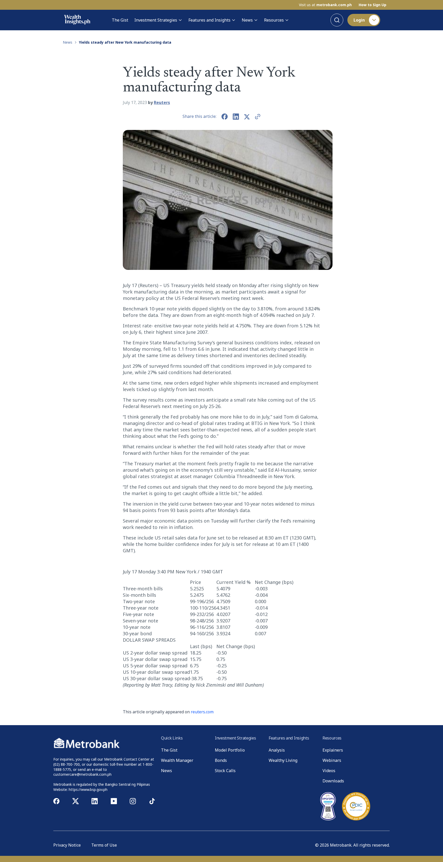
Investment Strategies (155, 20)
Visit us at (325, 5)
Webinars (332, 760)
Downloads (333, 781)
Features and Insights (209, 20)
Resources (274, 20)
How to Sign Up (372, 5)
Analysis (277, 750)
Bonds (221, 760)
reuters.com (202, 712)
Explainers (333, 750)
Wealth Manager (177, 760)
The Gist (120, 20)
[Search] (336, 20)
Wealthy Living (283, 760)
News (247, 20)
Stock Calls (225, 770)
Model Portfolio (230, 750)
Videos (329, 770)
